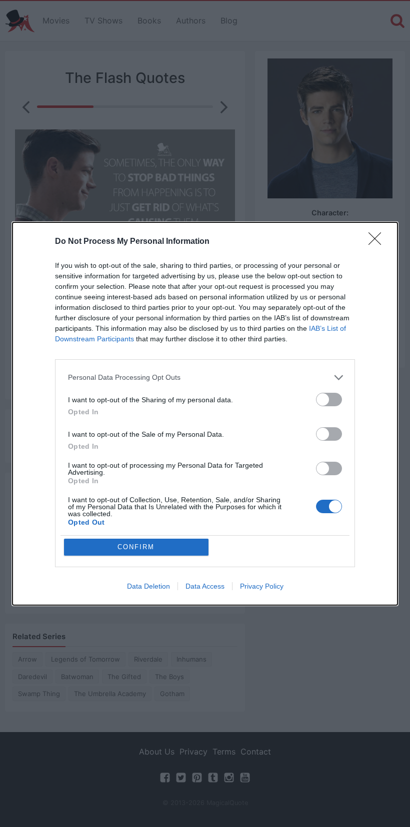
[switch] (329, 399)
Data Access (205, 586)
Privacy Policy (262, 586)
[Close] (378, 241)
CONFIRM (136, 547)
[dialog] (205, 413)
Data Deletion (148, 586)
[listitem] (205, 377)
